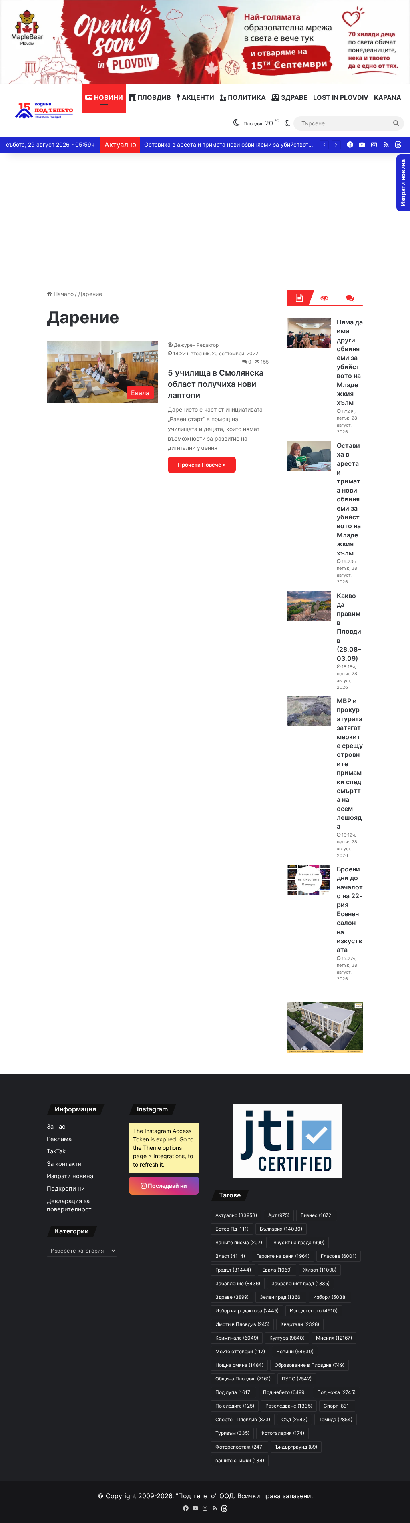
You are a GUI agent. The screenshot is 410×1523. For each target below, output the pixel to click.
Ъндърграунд (296, 1447)
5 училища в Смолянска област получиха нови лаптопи (215, 384)
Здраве (293, 97)
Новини (107, 97)
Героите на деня (283, 1256)
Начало (63, 293)
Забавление (237, 1283)
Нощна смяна (239, 1365)
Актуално (236, 1215)
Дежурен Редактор (196, 345)
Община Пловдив (243, 1379)
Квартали (300, 1324)
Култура (287, 1338)
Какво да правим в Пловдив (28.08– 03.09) (349, 626)
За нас (56, 1126)
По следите (234, 1406)
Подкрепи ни (66, 1188)
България (281, 1229)
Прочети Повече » (202, 464)
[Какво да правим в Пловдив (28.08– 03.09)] (309, 606)
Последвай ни (167, 1185)
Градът (233, 1270)
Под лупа (233, 1392)
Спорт (337, 1406)
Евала (277, 1270)
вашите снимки (239, 1460)
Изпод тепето (314, 1311)
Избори (330, 1297)
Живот (319, 1270)
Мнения (334, 1338)
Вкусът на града (298, 1242)
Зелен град (281, 1297)
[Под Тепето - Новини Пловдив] (44, 111)
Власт (230, 1256)
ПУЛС (297, 1379)
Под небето (284, 1392)
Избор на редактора (247, 1311)
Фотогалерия (282, 1433)
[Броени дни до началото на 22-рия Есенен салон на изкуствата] (309, 880)
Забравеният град (300, 1283)
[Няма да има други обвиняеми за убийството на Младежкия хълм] (309, 333)
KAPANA (387, 97)
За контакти (64, 1163)
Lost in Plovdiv (340, 97)
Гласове (338, 1256)
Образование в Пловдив (309, 1365)
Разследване (288, 1406)
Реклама (59, 1139)
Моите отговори (240, 1351)
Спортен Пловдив (242, 1419)
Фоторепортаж (239, 1447)
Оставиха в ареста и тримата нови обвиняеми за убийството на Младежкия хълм (257, 144)
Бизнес (317, 1215)
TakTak (56, 1151)
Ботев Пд (232, 1229)
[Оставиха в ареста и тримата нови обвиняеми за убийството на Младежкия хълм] (309, 456)
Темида (335, 1419)
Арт (278, 1215)
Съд (294, 1419)
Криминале (236, 1338)
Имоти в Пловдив (242, 1324)
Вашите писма (238, 1242)
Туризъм (232, 1433)
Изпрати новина (70, 1176)
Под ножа (336, 1392)
